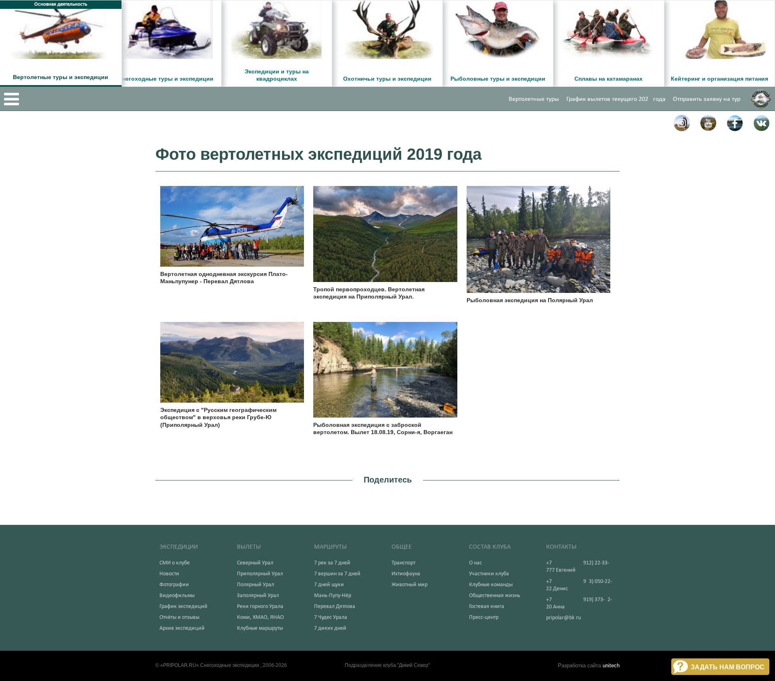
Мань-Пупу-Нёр (332, 596)
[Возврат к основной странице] (761, 99)
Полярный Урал (255, 585)
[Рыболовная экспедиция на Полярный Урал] (539, 238)
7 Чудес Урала (330, 617)
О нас (475, 563)
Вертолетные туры (534, 99)
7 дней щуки (329, 585)
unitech (611, 665)
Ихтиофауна (406, 574)
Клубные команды (491, 585)
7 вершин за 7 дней (337, 574)
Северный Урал (255, 563)
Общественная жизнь (494, 596)
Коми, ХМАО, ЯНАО (260, 617)
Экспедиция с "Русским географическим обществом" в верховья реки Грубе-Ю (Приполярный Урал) (218, 417)
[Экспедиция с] (232, 361)
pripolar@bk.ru (563, 618)
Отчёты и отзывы (179, 617)
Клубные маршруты (260, 628)
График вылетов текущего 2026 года (616, 99)
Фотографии (174, 585)
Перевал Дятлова (334, 607)
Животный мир (409, 585)
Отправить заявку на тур (706, 99)
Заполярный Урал (258, 596)
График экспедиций (183, 607)
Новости (169, 574)
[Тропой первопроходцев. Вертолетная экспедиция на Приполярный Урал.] (385, 233)
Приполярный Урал (260, 574)
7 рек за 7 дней (332, 563)
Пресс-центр (484, 617)
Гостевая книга (486, 607)
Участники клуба (489, 574)
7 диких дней (330, 628)
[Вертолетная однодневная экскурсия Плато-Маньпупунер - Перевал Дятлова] (232, 225)
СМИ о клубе (174, 563)
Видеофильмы (177, 596)
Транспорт (403, 563)
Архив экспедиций (182, 628)
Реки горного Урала (260, 607)
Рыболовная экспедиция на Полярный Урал (530, 300)
